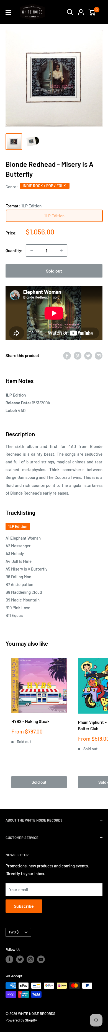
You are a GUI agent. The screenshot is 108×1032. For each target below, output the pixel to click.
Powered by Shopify (21, 1020)
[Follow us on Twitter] (20, 959)
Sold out (54, 270)
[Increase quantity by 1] (61, 250)
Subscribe (24, 906)
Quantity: (14, 250)
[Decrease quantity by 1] (32, 250)
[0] (92, 12)
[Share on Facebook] (67, 355)
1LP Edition (17, 526)
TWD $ (14, 932)
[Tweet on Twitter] (88, 355)
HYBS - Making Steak (30, 721)
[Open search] (70, 12)
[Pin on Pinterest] (77, 355)
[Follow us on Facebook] (9, 959)
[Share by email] (98, 355)
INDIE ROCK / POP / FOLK (45, 185)
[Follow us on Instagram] (30, 959)
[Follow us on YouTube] (41, 959)
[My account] (81, 12)
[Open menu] (8, 12)
